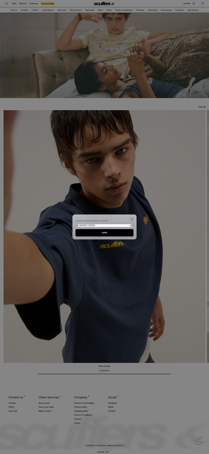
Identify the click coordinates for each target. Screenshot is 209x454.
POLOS (100, 10)
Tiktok (110, 407)
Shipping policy (81, 411)
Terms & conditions (83, 415)
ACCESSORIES (166, 10)
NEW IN (14, 10)
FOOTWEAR (179, 10)
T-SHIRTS (35, 10)
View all (201, 106)
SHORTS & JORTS (76, 10)
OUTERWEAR (152, 10)
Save (104, 232)
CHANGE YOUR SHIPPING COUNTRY (91, 221)
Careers (78, 419)
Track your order (46, 407)
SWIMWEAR (89, 10)
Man (14, 3)
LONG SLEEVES (48, 10)
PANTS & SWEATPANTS (124, 10)
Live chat (13, 411)
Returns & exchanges (84, 403)
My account (44, 403)
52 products (104, 370)
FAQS (11, 407)
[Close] (132, 219)
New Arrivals (104, 366)
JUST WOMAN (192, 10)
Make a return (45, 411)
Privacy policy (80, 407)
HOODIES (24, 10)
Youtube (111, 411)
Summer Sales (47, 3)
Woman (22, 3)
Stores (77, 423)
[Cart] (203, 3)
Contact (12, 403)
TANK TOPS (61, 10)
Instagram (112, 403)
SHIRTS (109, 10)
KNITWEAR (140, 10)
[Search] (194, 3)
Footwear (33, 3)
